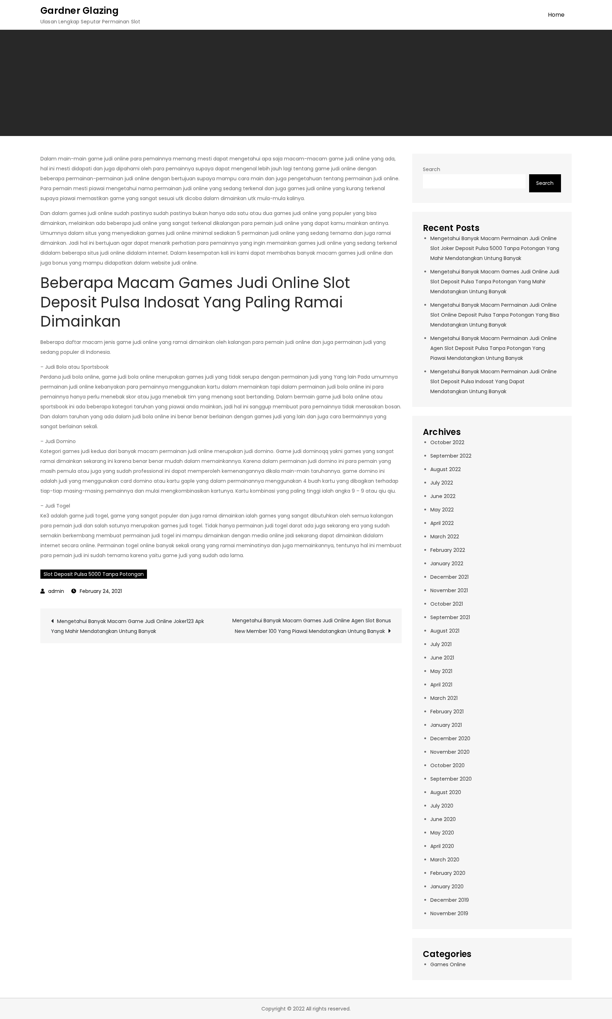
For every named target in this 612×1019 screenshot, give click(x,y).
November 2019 (449, 913)
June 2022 (442, 496)
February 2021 (447, 711)
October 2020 (447, 765)
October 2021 (446, 603)
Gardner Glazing (79, 10)
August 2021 (444, 630)
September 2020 (451, 778)
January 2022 (446, 563)
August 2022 (445, 469)
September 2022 (450, 455)
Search (431, 169)
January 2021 (446, 725)
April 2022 (442, 523)
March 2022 (444, 536)
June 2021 (442, 657)
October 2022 (447, 442)
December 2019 (449, 900)
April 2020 (442, 846)
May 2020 (442, 832)
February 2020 (447, 873)
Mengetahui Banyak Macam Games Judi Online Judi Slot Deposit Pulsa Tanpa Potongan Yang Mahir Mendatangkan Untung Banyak (494, 281)
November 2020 (450, 751)
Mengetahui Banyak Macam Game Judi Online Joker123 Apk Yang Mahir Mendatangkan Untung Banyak (127, 626)
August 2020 (445, 792)
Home (556, 15)
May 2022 (442, 509)
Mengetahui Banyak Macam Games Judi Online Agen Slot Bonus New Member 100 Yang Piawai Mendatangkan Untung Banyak (311, 626)
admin (56, 591)
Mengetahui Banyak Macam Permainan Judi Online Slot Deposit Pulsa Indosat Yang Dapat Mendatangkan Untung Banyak (493, 381)
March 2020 (444, 859)
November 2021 (449, 590)
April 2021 (441, 684)
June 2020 (443, 819)
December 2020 (450, 738)
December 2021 (449, 577)
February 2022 (447, 550)
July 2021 (441, 644)
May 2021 (441, 671)
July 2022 (441, 482)
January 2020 (447, 886)
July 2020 (441, 805)
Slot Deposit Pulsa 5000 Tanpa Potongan (94, 574)
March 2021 (444, 698)
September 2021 (450, 617)
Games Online (448, 964)
